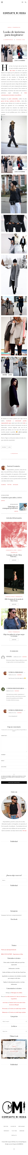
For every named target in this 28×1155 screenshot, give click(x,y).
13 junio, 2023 (14, 1051)
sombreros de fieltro (14, 101)
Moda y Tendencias (14, 27)
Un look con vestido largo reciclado (17, 1008)
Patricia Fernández (13, 466)
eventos (8, 596)
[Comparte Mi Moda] (14, 13)
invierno (4, 447)
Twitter (9, 484)
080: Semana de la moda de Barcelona (14, 600)
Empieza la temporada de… (14, 1049)
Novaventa (4, 1008)
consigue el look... (11, 550)
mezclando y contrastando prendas (16, 421)
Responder (24, 656)
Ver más (24, 830)
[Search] (25, 880)
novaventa (5, 1002)
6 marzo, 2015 (20, 39)
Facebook (3, 484)
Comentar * (4, 735)
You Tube (14, 1130)
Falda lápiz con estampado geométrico (10, 507)
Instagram (15, 484)
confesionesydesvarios (15, 688)
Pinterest (6, 1130)
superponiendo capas (6, 423)
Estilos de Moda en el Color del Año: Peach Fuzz (14, 972)
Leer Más (14, 560)
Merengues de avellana (16, 992)
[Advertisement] (14, 858)
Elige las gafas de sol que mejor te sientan (14, 635)
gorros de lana (5, 101)
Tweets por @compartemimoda (8, 949)
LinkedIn (21, 1130)
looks (24, 423)
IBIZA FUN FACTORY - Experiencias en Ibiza (12, 954)
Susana (9, 656)
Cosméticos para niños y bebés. (11, 498)
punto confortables (13, 99)
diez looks (13, 70)
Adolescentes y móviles (14, 968)
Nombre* (3, 754)
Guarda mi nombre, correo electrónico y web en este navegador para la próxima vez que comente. (13, 777)
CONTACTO (14, 1135)
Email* (3, 760)
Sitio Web (3, 766)
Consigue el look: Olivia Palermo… (14, 556)
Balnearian (4, 1012)
